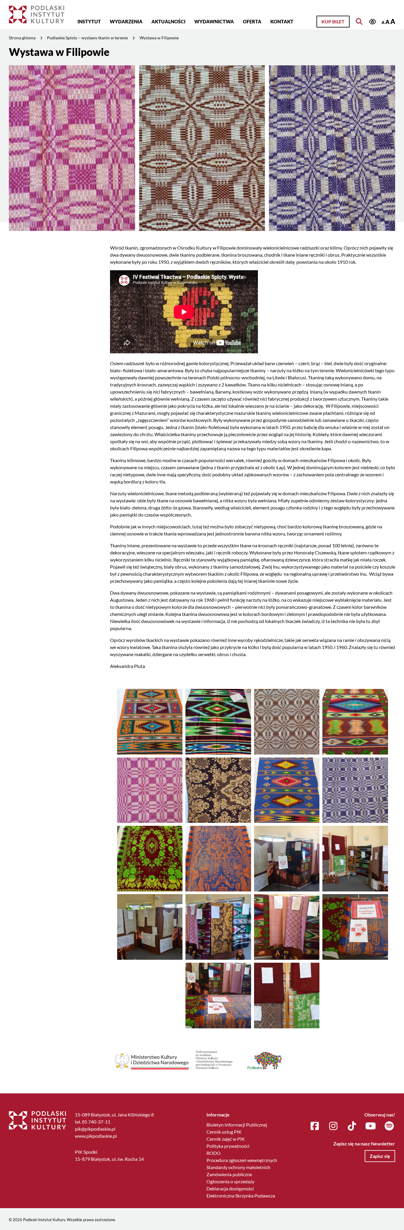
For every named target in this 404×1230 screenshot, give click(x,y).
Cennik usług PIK (224, 1131)
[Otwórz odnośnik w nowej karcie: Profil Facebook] (315, 1126)
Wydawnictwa (214, 21)
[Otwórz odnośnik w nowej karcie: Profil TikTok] (352, 1126)
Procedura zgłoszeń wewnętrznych (241, 1160)
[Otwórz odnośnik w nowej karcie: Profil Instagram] (333, 1126)
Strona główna (22, 37)
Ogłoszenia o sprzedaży (230, 1181)
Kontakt (281, 21)
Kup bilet (333, 21)
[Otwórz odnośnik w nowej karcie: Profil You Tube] (370, 1126)
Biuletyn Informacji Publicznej (236, 1124)
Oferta (252, 21)
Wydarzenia (126, 21)
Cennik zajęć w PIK (225, 1139)
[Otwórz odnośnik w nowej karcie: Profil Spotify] (389, 1126)
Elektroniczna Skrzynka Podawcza (240, 1195)
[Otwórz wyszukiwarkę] (359, 21)
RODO (213, 1153)
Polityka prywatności (227, 1146)
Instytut (89, 21)
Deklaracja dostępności (230, 1188)
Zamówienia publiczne (229, 1174)
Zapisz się (380, 1156)
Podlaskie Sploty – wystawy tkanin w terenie (87, 37)
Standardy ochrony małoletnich (238, 1167)
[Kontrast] (372, 22)
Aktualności (168, 21)
